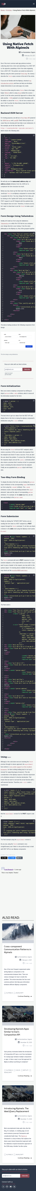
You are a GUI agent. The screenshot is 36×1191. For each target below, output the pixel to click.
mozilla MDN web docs (19, 570)
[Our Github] (7, 1186)
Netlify (26, 1070)
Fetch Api (24, 73)
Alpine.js (9, 993)
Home (3, 10)
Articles (9, 10)
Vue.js (18, 1070)
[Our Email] (10, 1186)
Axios (19, 93)
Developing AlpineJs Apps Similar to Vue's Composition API (16, 1031)
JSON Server (6, 120)
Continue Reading (24, 996)
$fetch (7, 93)
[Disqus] (18, 889)
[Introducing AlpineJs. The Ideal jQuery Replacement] (18, 1097)
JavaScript (19, 993)
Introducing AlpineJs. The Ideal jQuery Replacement (16, 1110)
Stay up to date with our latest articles (15, 364)
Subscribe (27, 369)
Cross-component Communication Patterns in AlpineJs (17, 949)
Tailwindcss (5, 223)
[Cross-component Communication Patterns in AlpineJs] (18, 935)
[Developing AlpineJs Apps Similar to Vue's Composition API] (18, 1017)
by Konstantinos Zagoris (28, 52)
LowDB (15, 120)
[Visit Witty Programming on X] (3, 1186)
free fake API (25, 118)
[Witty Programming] (14, 1186)
